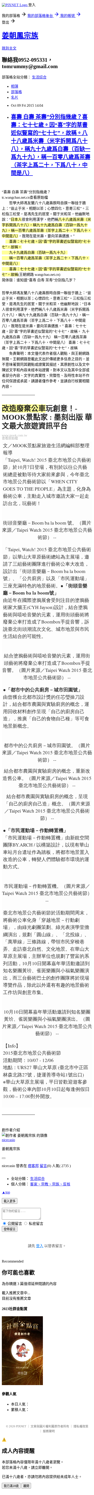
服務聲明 (49, 1431)
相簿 (14, 86)
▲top (6, 1192)
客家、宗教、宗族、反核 (50, 1184)
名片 (14, 97)
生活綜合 (39, 77)
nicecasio (8, 1140)
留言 (43, 1166)
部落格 (16, 92)
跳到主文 (9, 48)
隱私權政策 (80, 1426)
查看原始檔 (10, 438)
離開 (26, 1486)
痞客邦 (33, 1166)
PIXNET (21, 1426)
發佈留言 (10, 1229)
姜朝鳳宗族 (20, 35)
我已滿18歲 (11, 1486)
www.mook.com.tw (14, 435)
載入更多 (10, 1201)
